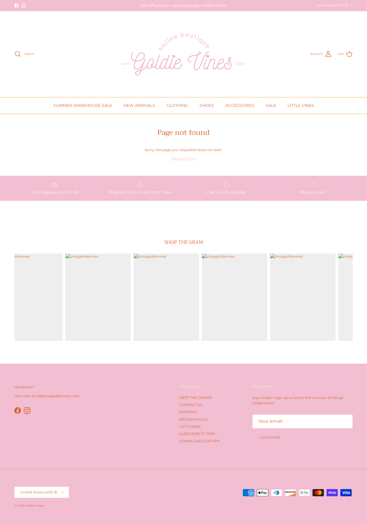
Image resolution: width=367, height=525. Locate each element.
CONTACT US (190, 405)
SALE (271, 105)
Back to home (183, 159)
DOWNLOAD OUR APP (199, 441)
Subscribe (270, 437)
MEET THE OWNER (195, 397)
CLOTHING (177, 105)
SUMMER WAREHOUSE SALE (82, 105)
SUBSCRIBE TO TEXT (197, 434)
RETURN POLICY (194, 419)
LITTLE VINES (301, 105)
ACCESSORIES (239, 105)
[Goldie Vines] (183, 54)
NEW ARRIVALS (139, 105)
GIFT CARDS (190, 426)
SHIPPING (188, 412)
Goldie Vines (35, 505)
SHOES (207, 105)
